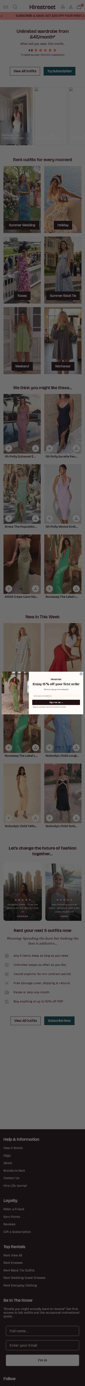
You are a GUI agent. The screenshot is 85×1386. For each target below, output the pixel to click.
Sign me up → (56, 702)
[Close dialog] (81, 674)
